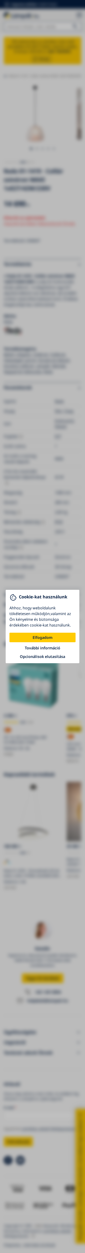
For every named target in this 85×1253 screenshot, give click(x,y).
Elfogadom (42, 637)
